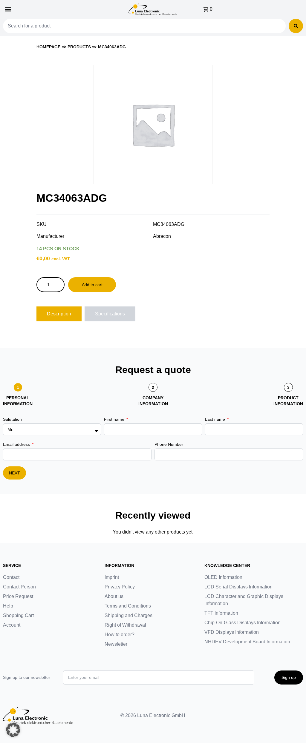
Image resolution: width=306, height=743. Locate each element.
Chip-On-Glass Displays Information (242, 622)
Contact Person (19, 586)
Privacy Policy (120, 586)
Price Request (18, 596)
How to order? (119, 634)
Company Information (153, 400)
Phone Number (168, 444)
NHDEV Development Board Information (247, 641)
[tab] (59, 313)
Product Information (288, 400)
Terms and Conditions (128, 605)
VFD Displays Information (231, 632)
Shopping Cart (18, 615)
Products (79, 46)
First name (115, 419)
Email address (17, 444)
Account (11, 625)
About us (114, 596)
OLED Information (223, 577)
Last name (215, 419)
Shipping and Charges (128, 615)
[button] (8, 9)
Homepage (48, 46)
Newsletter (116, 644)
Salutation (12, 419)
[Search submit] (296, 26)
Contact (11, 577)
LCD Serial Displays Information (238, 586)
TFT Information (221, 613)
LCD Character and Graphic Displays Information (243, 600)
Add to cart (92, 284)
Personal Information (18, 400)
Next (14, 473)
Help (8, 605)
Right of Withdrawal (125, 625)
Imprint (112, 577)
